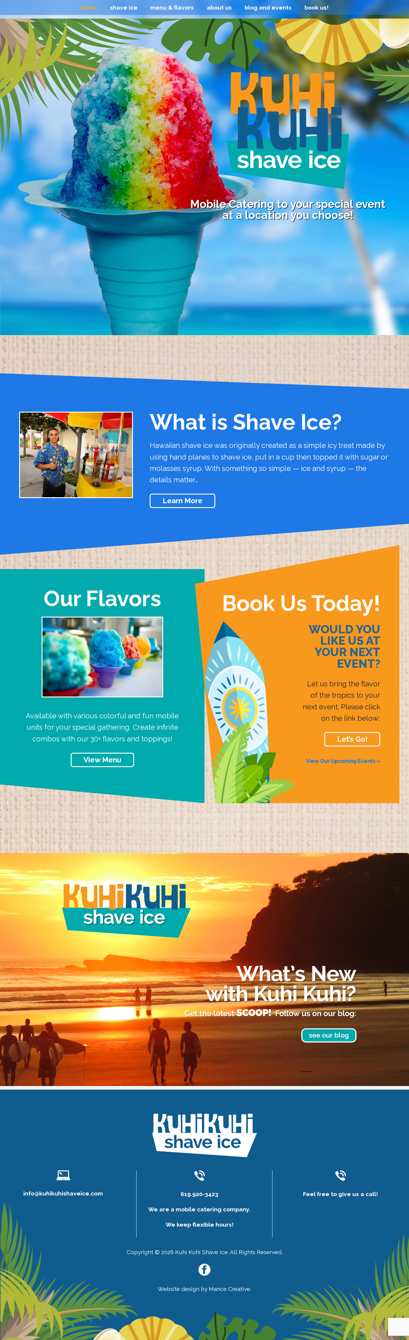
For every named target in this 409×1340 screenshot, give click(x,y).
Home (89, 7)
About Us (219, 7)
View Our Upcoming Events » (343, 761)
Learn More (182, 501)
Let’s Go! (352, 739)
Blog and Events (268, 7)
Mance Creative (229, 1289)
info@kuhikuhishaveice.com (63, 1193)
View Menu (102, 759)
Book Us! (316, 7)
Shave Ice (123, 7)
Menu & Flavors (172, 7)
